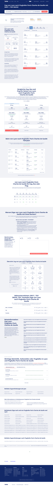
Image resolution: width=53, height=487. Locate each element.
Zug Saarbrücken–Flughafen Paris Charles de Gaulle (45, 430)
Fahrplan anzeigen (8, 49)
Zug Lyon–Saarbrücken (18, 391)
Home (5, 445)
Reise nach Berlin (42, 470)
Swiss (23, 472)
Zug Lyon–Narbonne (40, 391)
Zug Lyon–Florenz (18, 420)
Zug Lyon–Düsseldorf (29, 420)
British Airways (24, 471)
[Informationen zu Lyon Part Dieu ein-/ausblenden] (47, 370)
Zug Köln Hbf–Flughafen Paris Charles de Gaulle (33, 425)
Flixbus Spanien (15, 470)
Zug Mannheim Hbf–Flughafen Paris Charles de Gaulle (34, 428)
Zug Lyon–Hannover (40, 421)
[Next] (47, 27)
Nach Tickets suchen (8, 39)
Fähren (18, 1)
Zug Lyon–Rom (40, 416)
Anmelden (47, 1)
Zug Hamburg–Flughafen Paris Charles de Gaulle (11, 425)
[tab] (27, 30)
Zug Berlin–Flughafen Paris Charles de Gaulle (33, 423)
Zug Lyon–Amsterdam (41, 420)
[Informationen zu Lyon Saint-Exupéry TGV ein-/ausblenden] (47, 379)
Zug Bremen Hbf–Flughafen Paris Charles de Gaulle (11, 432)
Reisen (41, 467)
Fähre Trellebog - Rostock (35, 472)
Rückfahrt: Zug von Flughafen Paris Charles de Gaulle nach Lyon (14, 402)
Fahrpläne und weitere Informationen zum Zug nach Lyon (13, 403)
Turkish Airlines (24, 470)
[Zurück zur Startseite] (6, 1)
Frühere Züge (11, 172)
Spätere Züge (42, 172)
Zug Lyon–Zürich (6, 391)
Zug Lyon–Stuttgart (7, 418)
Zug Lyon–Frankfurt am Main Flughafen (32, 416)
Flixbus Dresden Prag (16, 471)
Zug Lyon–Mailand (18, 418)
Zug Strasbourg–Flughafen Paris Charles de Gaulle (22, 441)
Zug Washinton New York (8, 470)
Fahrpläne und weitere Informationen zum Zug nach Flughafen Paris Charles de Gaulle (37, 404)
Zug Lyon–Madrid (7, 420)
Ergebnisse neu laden (26, 146)
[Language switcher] (30, 1)
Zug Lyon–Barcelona (40, 393)
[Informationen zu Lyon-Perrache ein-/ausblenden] (47, 375)
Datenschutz (26, 484)
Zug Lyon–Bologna (29, 421)
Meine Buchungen (36, 1)
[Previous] (14, 193)
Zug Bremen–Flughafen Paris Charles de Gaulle (22, 428)
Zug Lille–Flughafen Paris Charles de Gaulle (21, 430)
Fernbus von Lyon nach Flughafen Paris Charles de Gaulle (35, 402)
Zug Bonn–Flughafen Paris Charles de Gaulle (44, 432)
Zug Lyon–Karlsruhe (29, 391)
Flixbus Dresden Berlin (16, 472)
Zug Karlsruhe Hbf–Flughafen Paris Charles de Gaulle (34, 432)
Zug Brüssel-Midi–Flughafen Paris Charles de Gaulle (12, 430)
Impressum (13, 484)
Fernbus (12, 1)
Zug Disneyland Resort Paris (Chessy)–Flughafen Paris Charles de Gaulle (37, 441)
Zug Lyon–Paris (17, 393)
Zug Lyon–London (7, 416)
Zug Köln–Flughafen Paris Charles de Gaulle (21, 425)
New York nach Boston (8, 472)
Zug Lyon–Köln (28, 418)
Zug (9, 1)
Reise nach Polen (42, 472)
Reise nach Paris (42, 471)
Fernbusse (15, 467)
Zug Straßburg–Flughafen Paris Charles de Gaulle (11, 441)
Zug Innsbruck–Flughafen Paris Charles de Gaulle (33, 430)
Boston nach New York (8, 471)
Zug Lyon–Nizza (28, 393)
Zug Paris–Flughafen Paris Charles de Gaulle (44, 423)
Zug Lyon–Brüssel (7, 423)
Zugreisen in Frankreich (12, 445)
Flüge (15, 1)
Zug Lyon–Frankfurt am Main (19, 416)
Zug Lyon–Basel (17, 423)
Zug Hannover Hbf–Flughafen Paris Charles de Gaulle (12, 428)
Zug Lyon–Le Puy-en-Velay (8, 393)
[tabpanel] (34, 247)
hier (34, 175)
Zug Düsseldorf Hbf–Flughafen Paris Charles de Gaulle (23, 432)
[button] (24, 12)
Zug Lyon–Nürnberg (18, 421)
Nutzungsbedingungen (20, 484)
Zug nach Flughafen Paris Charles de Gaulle (23, 445)
